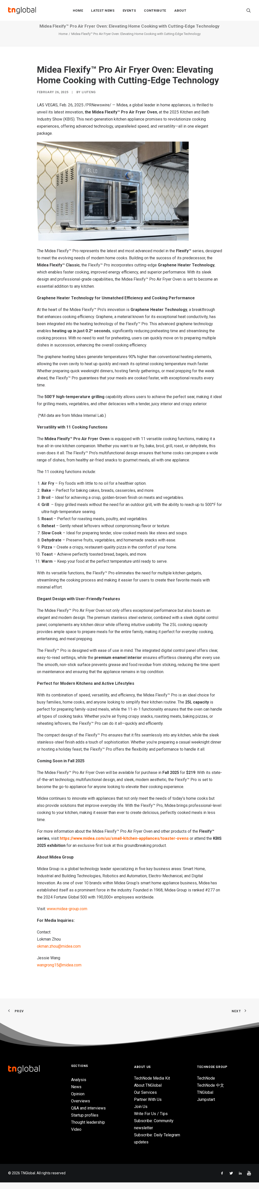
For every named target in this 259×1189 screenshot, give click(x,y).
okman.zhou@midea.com (59, 946)
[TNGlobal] (22, 10)
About (180, 10)
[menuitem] (78, 10)
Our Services (145, 1092)
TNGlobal (205, 1092)
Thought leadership (88, 1122)
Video (76, 1129)
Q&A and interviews (88, 1108)
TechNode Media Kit (152, 1078)
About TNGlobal (148, 1085)
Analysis (78, 1079)
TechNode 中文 (210, 1085)
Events (129, 10)
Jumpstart (206, 1099)
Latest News (102, 10)
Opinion (77, 1093)
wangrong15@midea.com (59, 965)
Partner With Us (148, 1099)
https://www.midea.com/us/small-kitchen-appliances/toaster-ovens (124, 838)
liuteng (89, 92)
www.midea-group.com (67, 908)
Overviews (80, 1101)
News (76, 1086)
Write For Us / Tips (151, 1113)
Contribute (155, 10)
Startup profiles (84, 1115)
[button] (248, 10)
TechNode (206, 1078)
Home (78, 10)
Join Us (140, 1106)
